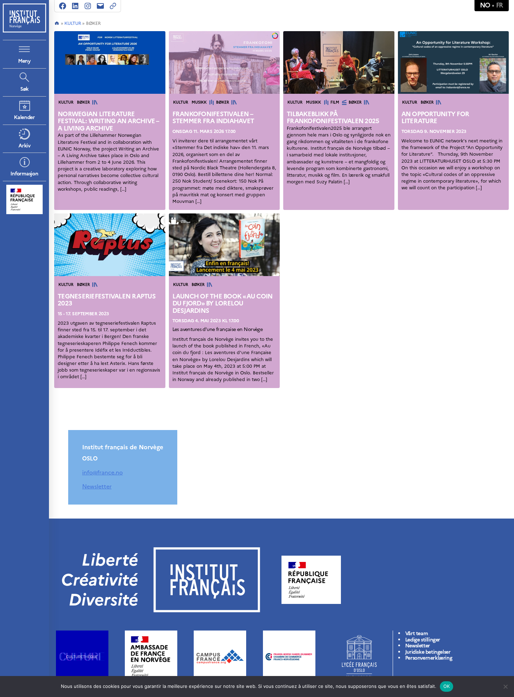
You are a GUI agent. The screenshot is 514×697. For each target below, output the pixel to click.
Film (334, 102)
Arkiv (24, 145)
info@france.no (102, 472)
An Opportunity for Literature (435, 117)
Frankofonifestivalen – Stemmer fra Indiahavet (213, 117)
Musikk (199, 102)
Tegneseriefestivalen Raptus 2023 (107, 299)
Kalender (24, 117)
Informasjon (24, 173)
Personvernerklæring (428, 658)
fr (499, 5)
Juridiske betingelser (428, 652)
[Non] (505, 686)
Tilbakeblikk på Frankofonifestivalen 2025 (333, 117)
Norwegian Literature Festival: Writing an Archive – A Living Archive (108, 121)
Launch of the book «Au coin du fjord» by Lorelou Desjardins (222, 303)
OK (446, 686)
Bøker (83, 102)
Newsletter (97, 486)
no (485, 5)
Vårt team (416, 633)
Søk (24, 89)
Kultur (72, 23)
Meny (24, 61)
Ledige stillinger (422, 639)
